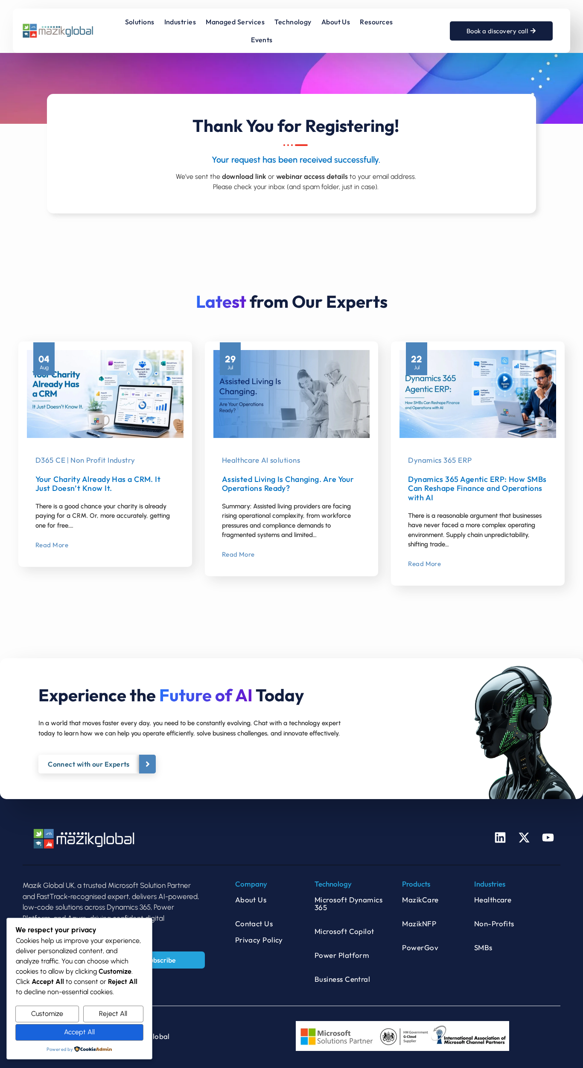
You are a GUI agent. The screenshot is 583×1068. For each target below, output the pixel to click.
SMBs (483, 947)
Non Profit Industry (102, 460)
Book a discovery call (497, 31)
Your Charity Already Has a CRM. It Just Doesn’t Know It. (97, 483)
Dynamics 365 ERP (440, 460)
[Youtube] (548, 837)
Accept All (79, 1032)
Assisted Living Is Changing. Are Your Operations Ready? (288, 483)
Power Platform (342, 955)
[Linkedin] (500, 837)
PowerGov (420, 947)
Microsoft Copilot (344, 931)
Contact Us (254, 923)
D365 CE (50, 460)
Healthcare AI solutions (261, 460)
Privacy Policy (259, 939)
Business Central (342, 979)
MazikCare (420, 899)
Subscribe (161, 960)
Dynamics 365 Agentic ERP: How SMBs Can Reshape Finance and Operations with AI (477, 488)
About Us (251, 899)
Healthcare (493, 899)
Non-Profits (494, 923)
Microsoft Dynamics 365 (348, 903)
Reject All (113, 1014)
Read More (51, 545)
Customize (47, 1014)
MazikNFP (419, 923)
